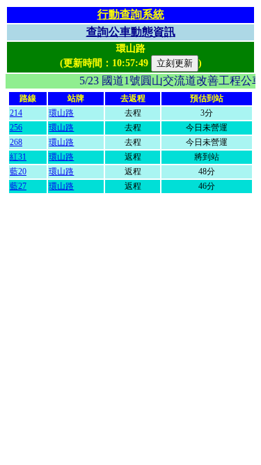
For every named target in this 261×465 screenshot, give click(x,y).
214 (16, 113)
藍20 (18, 171)
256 (16, 127)
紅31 (18, 157)
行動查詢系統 (130, 14)
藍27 (18, 186)
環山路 (61, 113)
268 (16, 142)
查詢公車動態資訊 (130, 32)
